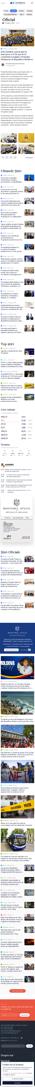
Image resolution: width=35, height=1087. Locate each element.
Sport (21, 14)
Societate (30, 11)
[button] (32, 356)
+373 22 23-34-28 (8, 1027)
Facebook (2, 157)
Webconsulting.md (12, 1040)
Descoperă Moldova (10, 14)
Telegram (15, 157)
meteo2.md (15, 447)
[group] (17, 351)
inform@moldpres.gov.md (11, 1033)
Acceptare (17, 1083)
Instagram (7, 157)
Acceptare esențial (17, 1078)
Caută (29, 1046)
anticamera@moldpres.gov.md (13, 1031)
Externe (29, 14)
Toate (6, 11)
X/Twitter (11, 157)
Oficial (8, 19)
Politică (21, 11)
